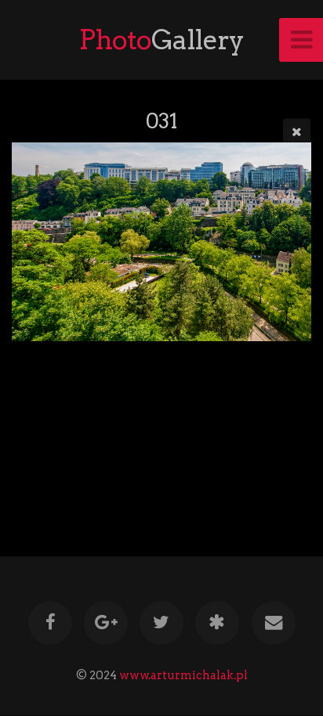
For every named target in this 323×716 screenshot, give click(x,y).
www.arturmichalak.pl (183, 675)
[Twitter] (161, 623)
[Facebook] (49, 623)
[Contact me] (273, 623)
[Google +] (106, 623)
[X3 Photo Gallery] (217, 623)
